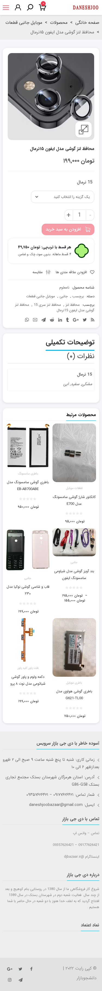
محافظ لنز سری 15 (47, 305)
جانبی (64, 296)
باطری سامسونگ (28, 474)
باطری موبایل (74, 683)
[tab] (70, 344)
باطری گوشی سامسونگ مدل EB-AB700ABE (28, 485)
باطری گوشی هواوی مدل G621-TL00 (74, 694)
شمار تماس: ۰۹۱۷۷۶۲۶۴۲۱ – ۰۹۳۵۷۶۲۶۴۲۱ (60, 794)
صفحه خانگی (87, 22)
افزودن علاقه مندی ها (72, 272)
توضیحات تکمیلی (70, 342)
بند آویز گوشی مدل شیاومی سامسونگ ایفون (74, 574)
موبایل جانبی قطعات (23, 22)
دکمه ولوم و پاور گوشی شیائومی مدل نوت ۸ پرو (27, 680)
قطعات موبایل (74, 488)
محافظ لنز (73, 305)
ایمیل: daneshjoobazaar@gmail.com (62, 805)
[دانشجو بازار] (85, 7)
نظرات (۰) (80, 356)
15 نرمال (84, 182)
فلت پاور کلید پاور (27, 668)
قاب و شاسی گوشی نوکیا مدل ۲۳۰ (28, 590)
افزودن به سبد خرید (63, 229)
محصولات (58, 22)
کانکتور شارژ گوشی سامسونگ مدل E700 (74, 500)
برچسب (78, 296)
